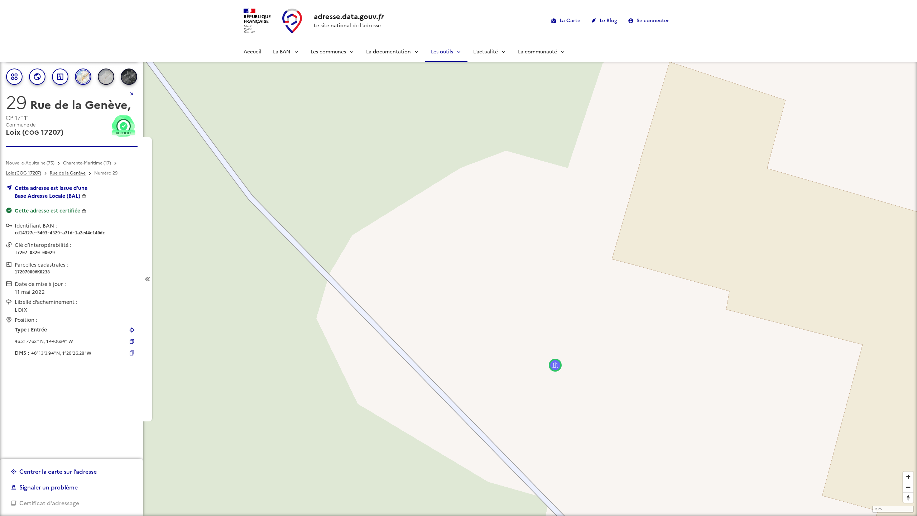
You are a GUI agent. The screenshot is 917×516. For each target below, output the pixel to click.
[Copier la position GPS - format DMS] (132, 353)
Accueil (252, 52)
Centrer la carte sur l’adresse (58, 471)
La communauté (537, 52)
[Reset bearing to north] (908, 497)
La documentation (388, 52)
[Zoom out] (908, 487)
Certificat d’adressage (49, 503)
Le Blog (608, 20)
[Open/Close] (147, 279)
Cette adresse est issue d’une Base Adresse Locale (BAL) (51, 192)
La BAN (282, 52)
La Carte (570, 20)
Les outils (442, 52)
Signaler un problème (48, 487)
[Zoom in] (908, 477)
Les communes (328, 52)
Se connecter (653, 20)
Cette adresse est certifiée (47, 211)
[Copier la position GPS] (132, 341)
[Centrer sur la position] (132, 330)
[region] (458, 279)
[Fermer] (132, 94)
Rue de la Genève (68, 173)
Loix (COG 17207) (23, 173)
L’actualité (485, 52)
